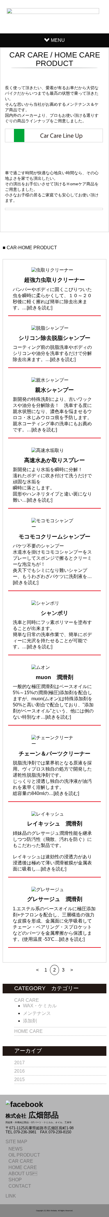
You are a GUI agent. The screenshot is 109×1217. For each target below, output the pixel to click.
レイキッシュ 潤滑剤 (54, 824)
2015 (19, 1079)
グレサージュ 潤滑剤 (54, 899)
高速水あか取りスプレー (54, 460)
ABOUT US (22, 1173)
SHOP (15, 1179)
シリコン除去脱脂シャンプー (54, 338)
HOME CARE (28, 1031)
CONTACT (19, 1186)
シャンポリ (54, 613)
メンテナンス (37, 1013)
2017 (19, 1062)
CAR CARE (26, 1000)
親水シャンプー (54, 390)
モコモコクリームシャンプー (54, 537)
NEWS (15, 1148)
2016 (19, 1071)
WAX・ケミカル (40, 1005)
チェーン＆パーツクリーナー (54, 754)
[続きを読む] (39, 307)
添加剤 (30, 1020)
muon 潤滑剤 (54, 677)
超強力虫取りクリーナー (54, 280)
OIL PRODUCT (24, 1155)
